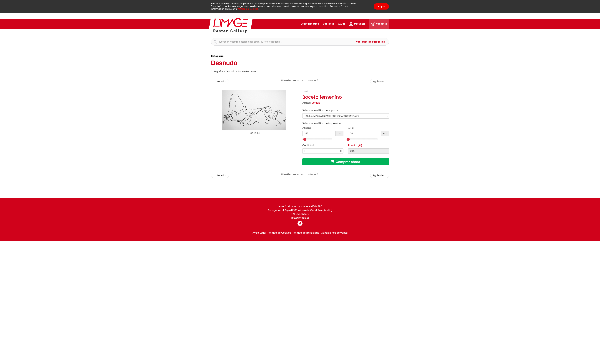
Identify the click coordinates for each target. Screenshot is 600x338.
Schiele (316, 103)
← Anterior (220, 81)
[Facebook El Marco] (300, 223)
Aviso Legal (259, 233)
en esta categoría (300, 80)
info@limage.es (300, 218)
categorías (217, 71)
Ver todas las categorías (370, 41)
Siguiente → (379, 81)
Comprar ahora (347, 161)
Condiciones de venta (334, 233)
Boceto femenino (247, 71)
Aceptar (381, 6)
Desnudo (224, 62)
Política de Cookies (248, 8)
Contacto (328, 23)
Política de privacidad (306, 233)
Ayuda (341, 23)
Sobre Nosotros (310, 23)
